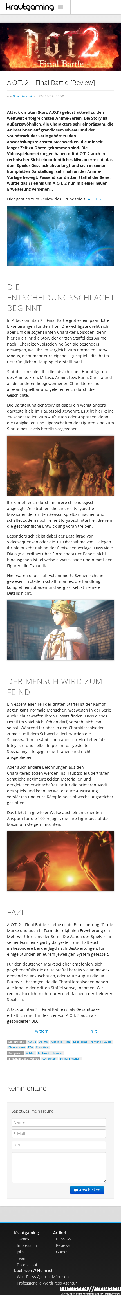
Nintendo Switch (101, 1042)
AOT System (49, 1058)
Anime (43, 1042)
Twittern (41, 1031)
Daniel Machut (22, 96)
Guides (62, 1251)
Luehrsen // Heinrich (33, 1270)
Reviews (57, 1053)
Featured (43, 1053)
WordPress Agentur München (43, 1276)
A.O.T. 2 (95, 199)
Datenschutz (28, 1264)
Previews (63, 1238)
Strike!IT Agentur (70, 1058)
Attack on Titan (60, 1042)
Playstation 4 (16, 1047)
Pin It (92, 1031)
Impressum (27, 1245)
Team (21, 1258)
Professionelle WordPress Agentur (47, 1283)
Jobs (20, 1251)
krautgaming (30, 7)
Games (23, 1238)
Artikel (30, 1053)
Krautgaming (26, 1232)
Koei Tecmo (80, 1042)
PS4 (30, 1047)
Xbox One (42, 1047)
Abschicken (89, 1190)
